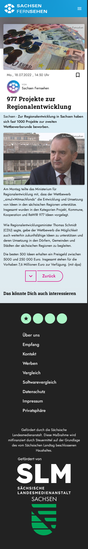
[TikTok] (62, 318)
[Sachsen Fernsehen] (25, 8)
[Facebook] (38, 318)
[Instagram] (50, 318)
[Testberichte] (26, 318)
